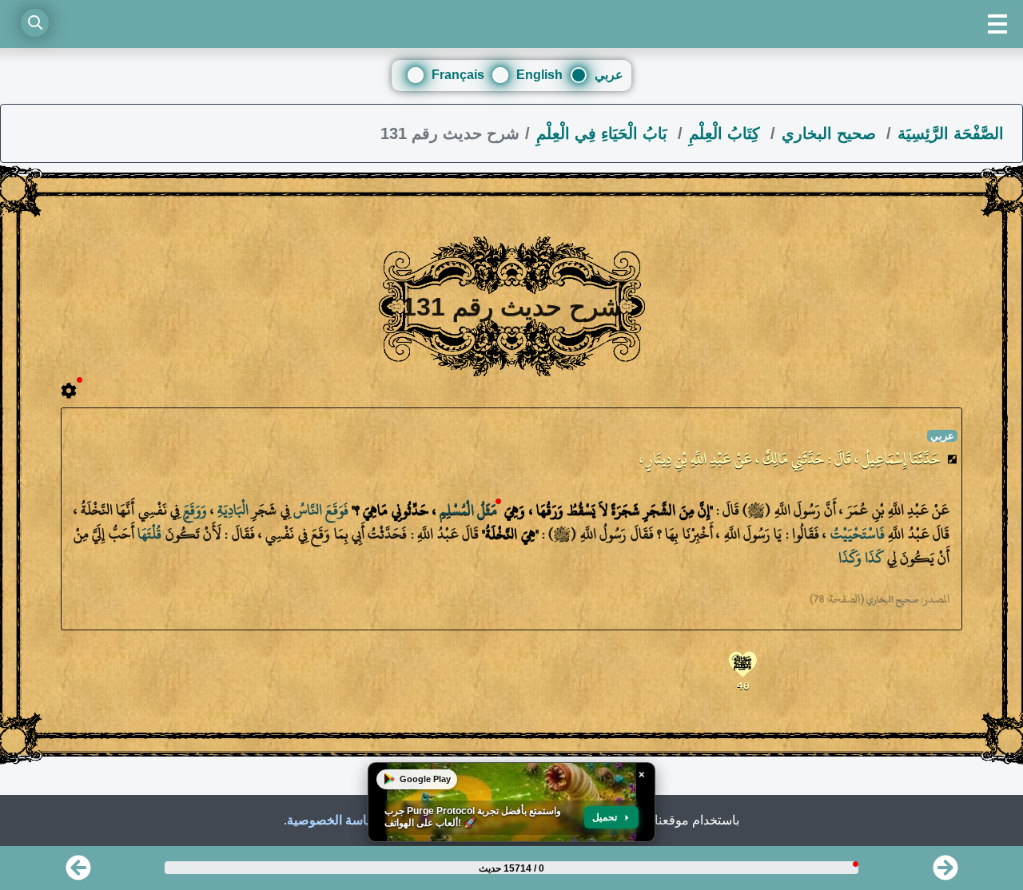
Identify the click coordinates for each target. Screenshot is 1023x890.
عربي (609, 74)
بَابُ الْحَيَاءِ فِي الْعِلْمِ (604, 133)
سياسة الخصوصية (334, 820)
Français (458, 74)
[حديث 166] (78, 873)
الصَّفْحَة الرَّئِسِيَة (951, 133)
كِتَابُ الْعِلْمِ (727, 133)
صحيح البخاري (831, 133)
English (539, 74)
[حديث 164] (945, 873)
